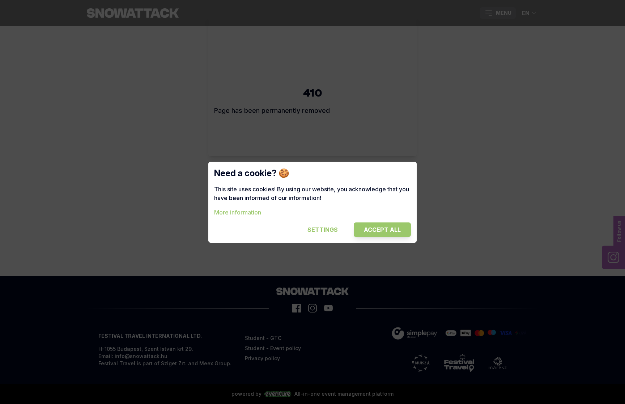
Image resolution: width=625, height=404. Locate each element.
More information (237, 212)
